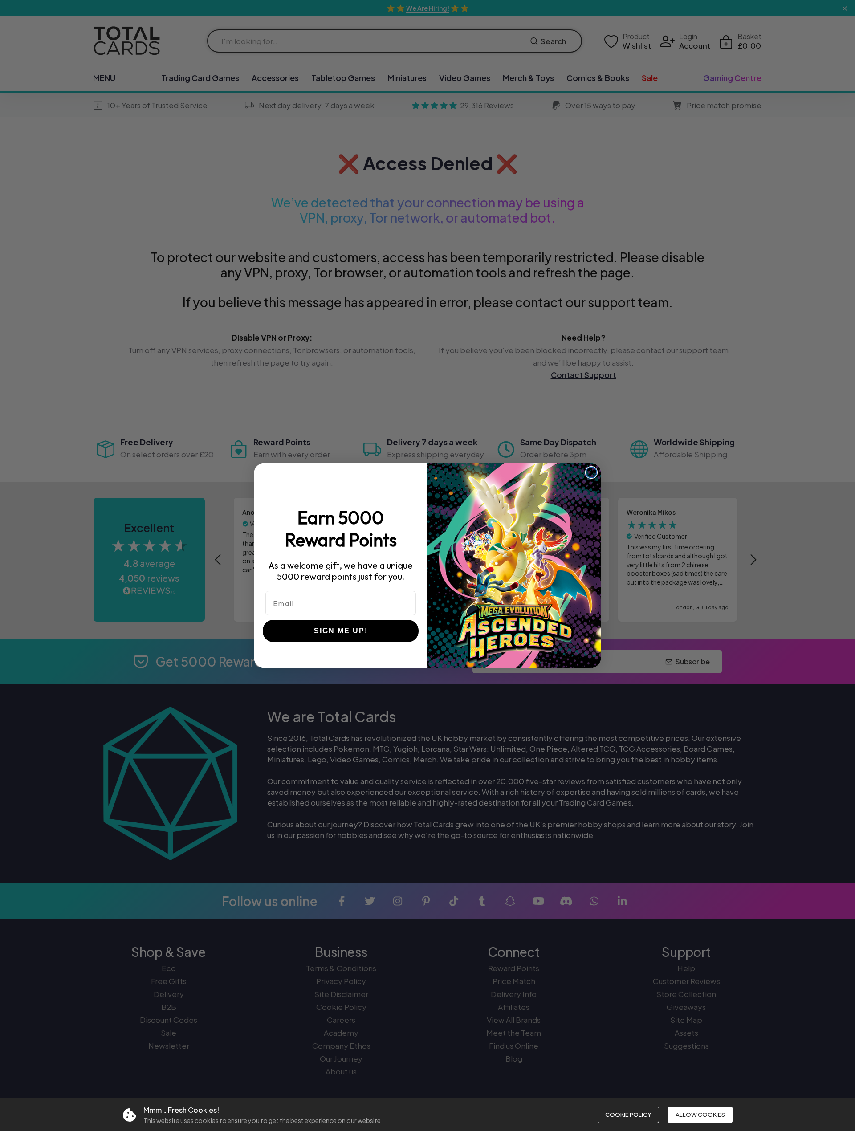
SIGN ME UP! (341, 631)
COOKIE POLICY (628, 1114)
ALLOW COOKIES (700, 1114)
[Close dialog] (591, 472)
